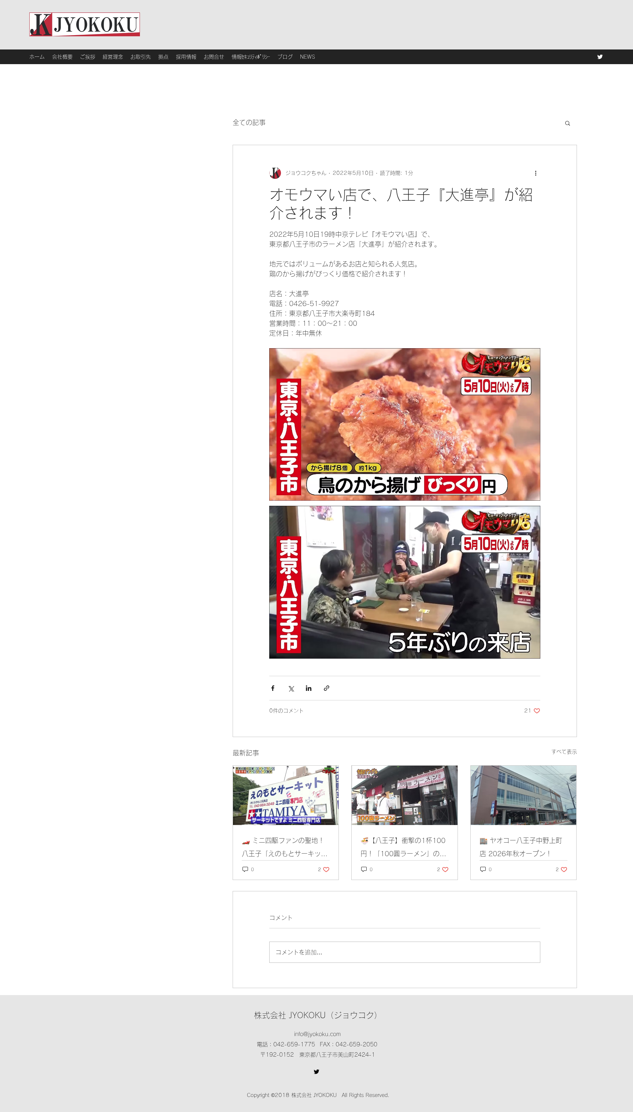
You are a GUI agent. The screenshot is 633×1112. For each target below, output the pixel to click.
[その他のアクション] (536, 173)
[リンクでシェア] (326, 688)
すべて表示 (564, 751)
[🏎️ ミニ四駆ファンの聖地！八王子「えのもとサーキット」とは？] (286, 795)
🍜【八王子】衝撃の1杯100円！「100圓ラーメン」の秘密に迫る (403, 848)
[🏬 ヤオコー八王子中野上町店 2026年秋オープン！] (524, 795)
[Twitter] (600, 56)
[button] (567, 123)
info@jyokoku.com (317, 1034)
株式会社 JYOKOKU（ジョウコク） (318, 1015)
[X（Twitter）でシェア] (290, 688)
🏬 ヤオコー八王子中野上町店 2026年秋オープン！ (521, 847)
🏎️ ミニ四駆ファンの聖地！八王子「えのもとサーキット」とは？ (283, 848)
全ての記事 (249, 122)
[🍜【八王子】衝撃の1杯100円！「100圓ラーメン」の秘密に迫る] (405, 795)
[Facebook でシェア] (272, 688)
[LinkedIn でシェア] (308, 688)
